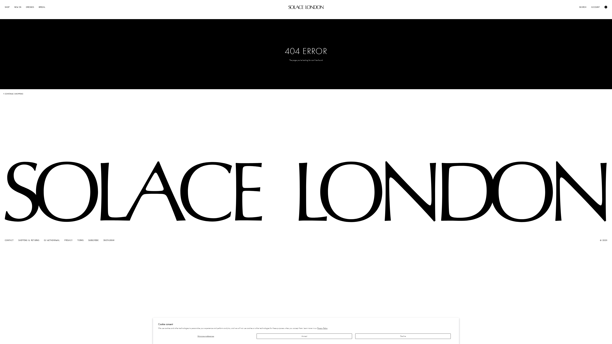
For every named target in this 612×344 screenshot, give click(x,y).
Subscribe (93, 240)
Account (595, 7)
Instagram (108, 240)
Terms (80, 240)
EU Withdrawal (52, 240)
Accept (304, 336)
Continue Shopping (14, 94)
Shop (7, 7)
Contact (9, 240)
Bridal (42, 7)
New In (17, 7)
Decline (403, 336)
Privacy (68, 240)
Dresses (30, 7)
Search (582, 7)
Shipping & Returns (28, 240)
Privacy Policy (322, 328)
